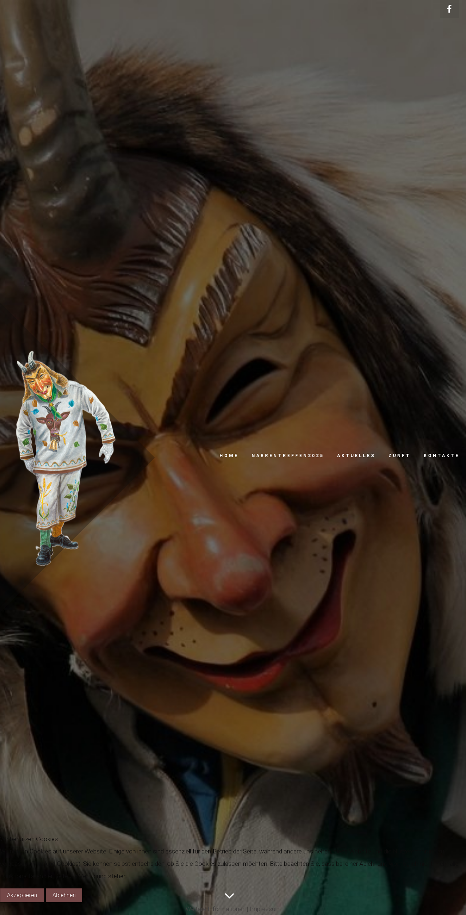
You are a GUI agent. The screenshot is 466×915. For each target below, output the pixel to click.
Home (229, 455)
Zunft (399, 455)
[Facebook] (449, 9)
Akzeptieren (22, 895)
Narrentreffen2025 (288, 455)
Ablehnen (64, 895)
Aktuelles (356, 455)
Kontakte (441, 455)
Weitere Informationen (216, 908)
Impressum (265, 908)
